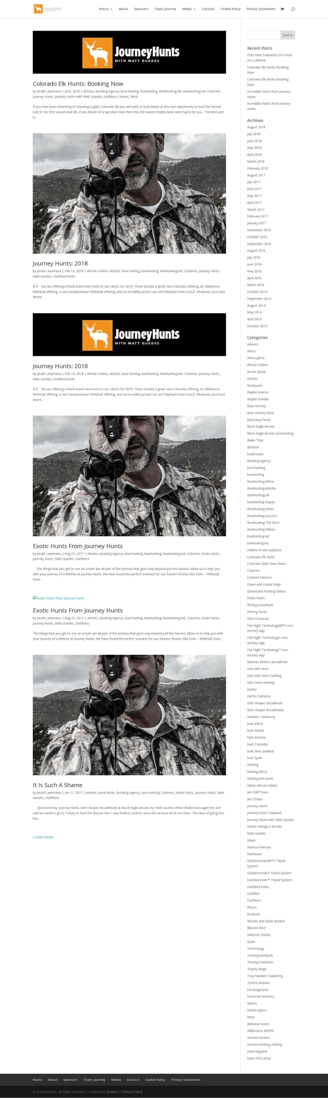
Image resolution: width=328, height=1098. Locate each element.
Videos (124, 96)
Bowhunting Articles (261, 488)
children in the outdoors (264, 550)
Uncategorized (257, 990)
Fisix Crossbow (258, 618)
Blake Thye (255, 440)
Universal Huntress (260, 996)
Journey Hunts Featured (264, 813)
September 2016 (259, 244)
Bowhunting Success (262, 516)
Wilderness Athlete (260, 1031)
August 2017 (256, 175)
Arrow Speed (256, 371)
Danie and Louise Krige (264, 584)
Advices (252, 344)
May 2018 (254, 147)
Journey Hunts (43, 96)
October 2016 (257, 237)
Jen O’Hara (254, 799)
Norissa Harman (259, 847)
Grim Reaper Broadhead (264, 703)
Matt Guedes (42, 276)
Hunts (103, 9)
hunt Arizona (256, 737)
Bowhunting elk (170, 91)
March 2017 (255, 209)
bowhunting (148, 91)
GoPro (252, 689)
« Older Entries (43, 837)
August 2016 (256, 250)
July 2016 (253, 257)
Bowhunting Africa (260, 481)
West (134, 96)
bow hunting (130, 91)
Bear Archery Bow (260, 413)
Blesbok (253, 447)
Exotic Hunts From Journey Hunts (78, 546)
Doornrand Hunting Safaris (266, 591)
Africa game (256, 358)
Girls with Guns (258, 669)
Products (253, 914)
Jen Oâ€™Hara (257, 792)
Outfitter (253, 893)
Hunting (252, 765)
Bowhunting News (260, 509)
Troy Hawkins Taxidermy (265, 976)
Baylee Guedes (258, 399)
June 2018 (254, 141)
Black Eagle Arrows (261, 426)
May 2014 (254, 312)
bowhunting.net (194, 91)
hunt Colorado (257, 744)
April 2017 (254, 202)
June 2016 (254, 264)
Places (252, 907)
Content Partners (259, 577)
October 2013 (257, 326)
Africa (251, 351)
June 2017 (254, 189)
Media (187, 9)
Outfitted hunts (64, 276)
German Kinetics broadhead (267, 662)
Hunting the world (260, 778)
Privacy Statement (261, 9)
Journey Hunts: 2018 (60, 263)
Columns (213, 91)
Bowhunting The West (263, 522)
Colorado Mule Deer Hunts (266, 563)
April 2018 (254, 154)
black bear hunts (259, 420)
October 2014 (257, 292)
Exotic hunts (210, 553)
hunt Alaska (255, 730)
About (123, 9)
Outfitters (110, 96)
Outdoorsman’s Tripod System (269, 873)
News (251, 840)
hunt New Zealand (260, 751)
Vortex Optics (257, 1010)
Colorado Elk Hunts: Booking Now (78, 84)
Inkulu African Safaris (262, 785)
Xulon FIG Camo (259, 1058)
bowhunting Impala (261, 502)
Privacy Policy (132, 1092)
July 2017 (253, 182)
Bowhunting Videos (261, 529)
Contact (208, 9)
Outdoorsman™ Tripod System (269, 880)
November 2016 (259, 230)
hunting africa (257, 771)
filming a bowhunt (260, 605)
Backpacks (255, 385)
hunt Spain (254, 758)
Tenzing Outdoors (260, 962)
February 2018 (257, 168)
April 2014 (254, 319)
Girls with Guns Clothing (264, 675)
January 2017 (256, 223)
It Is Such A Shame (57, 785)
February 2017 (257, 216)
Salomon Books (258, 935)
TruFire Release (258, 983)
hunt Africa (255, 724)
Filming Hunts (257, 612)
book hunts (106, 792)
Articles (88, 91)
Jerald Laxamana (49, 91)
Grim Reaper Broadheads (265, 710)
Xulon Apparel (257, 1051)
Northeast (254, 854)
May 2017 (254, 196)
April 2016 (254, 278)
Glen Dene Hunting (260, 682)
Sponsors (141, 9)
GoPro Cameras (258, 696)
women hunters (258, 1037)
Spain (251, 941)
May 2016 (254, 271)
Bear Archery (256, 406)
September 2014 (259, 298)
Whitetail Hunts (258, 1024)
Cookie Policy (230, 9)
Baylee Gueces (258, 392)
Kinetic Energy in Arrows (264, 826)
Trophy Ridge (256, 969)
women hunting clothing (264, 1044)
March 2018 (255, 161)
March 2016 (255, 285)
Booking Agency (107, 91)
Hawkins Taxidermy (261, 717)
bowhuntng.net (258, 543)
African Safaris (97, 271)
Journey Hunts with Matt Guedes (78, 96)
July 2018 (253, 134)
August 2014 (256, 305)
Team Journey (165, 9)
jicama (112, 1092)
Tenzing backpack (260, 955)
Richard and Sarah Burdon (266, 921)
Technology (255, 948)
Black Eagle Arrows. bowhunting (270, 433)
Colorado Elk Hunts (261, 557)
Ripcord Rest (256, 928)
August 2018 (256, 127)
